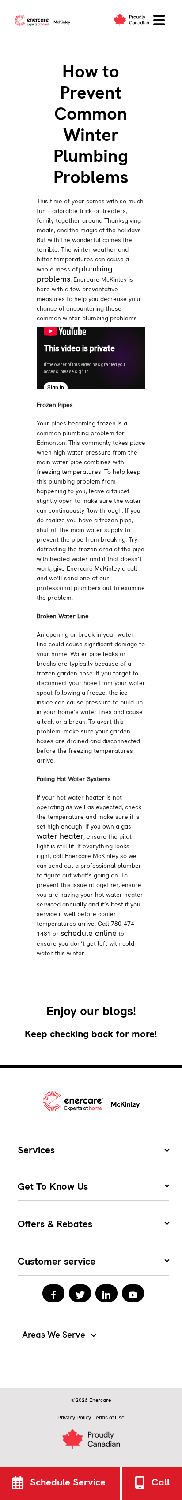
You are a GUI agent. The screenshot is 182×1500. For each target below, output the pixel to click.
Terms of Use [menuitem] (109, 1418)
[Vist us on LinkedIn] (106, 1293)
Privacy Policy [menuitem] (74, 1418)
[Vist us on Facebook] (53, 1293)
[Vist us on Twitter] (80, 1293)
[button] (159, 20)
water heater (60, 836)
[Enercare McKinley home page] (44, 20)
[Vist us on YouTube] (133, 1293)
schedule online (89, 933)
